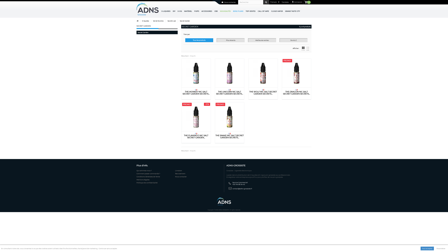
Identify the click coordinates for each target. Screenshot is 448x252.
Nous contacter (230, 2)
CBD (216, 11)
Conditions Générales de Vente (148, 177)
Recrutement (180, 174)
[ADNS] (147, 9)
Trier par (187, 34)
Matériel (188, 11)
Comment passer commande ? (148, 174)
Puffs (196, 11)
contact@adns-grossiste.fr (242, 189)
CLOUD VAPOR (277, 11)
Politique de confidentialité (147, 183)
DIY (174, 11)
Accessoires (206, 11)
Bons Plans (238, 11)
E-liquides (166, 11)
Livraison (178, 171)
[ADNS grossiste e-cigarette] (137, 20)
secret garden (143, 32)
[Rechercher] (266, 2)
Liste (307, 50)
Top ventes (251, 11)
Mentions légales (142, 180)
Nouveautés (225, 11)
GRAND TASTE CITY (292, 11)
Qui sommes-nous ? (144, 171)
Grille (303, 50)
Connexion (298, 2)
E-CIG (180, 11)
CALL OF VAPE (263, 11)
